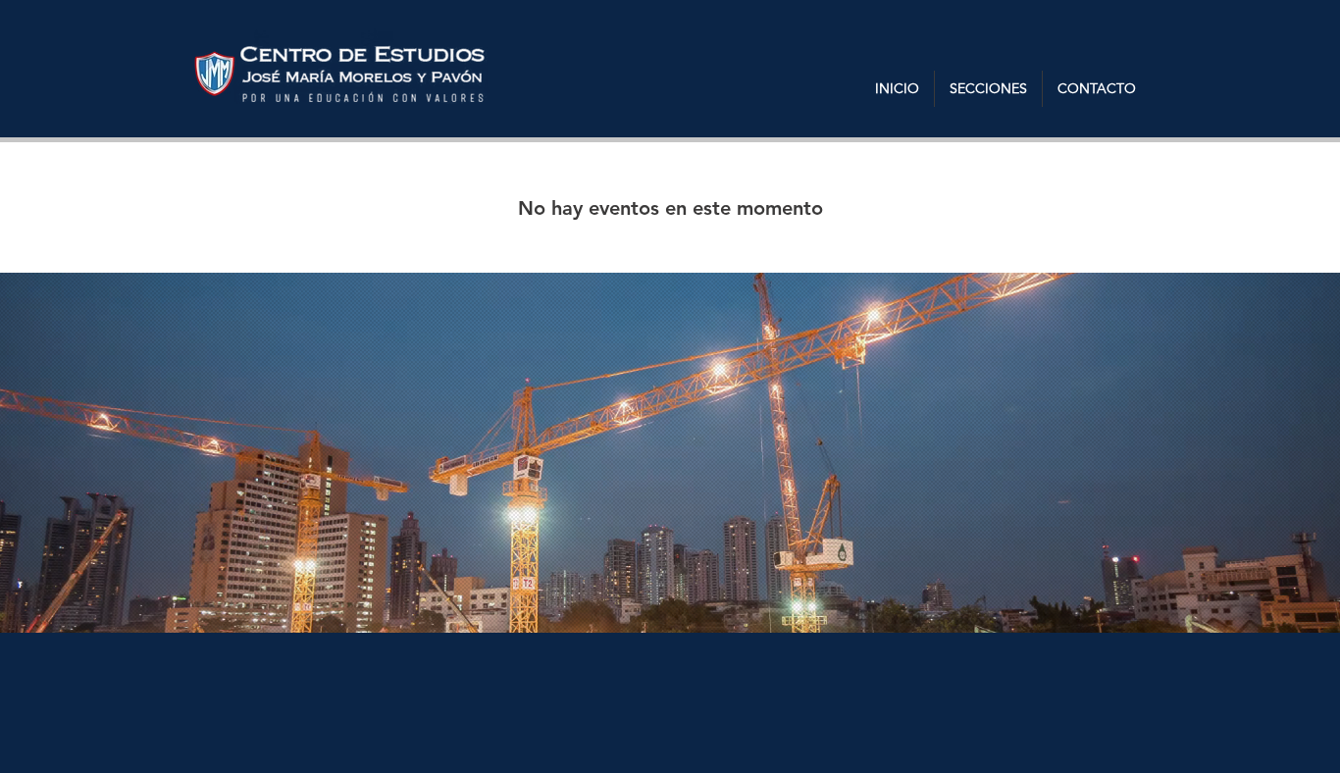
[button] (988, 89)
